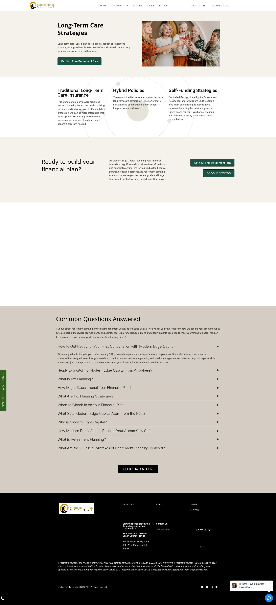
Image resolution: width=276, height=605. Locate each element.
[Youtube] (216, 587)
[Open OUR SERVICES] (127, 5)
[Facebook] (207, 587)
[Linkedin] (202, 587)
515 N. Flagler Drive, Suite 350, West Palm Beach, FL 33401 (136, 545)
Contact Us (161, 523)
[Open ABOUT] (167, 5)
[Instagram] (212, 587)
